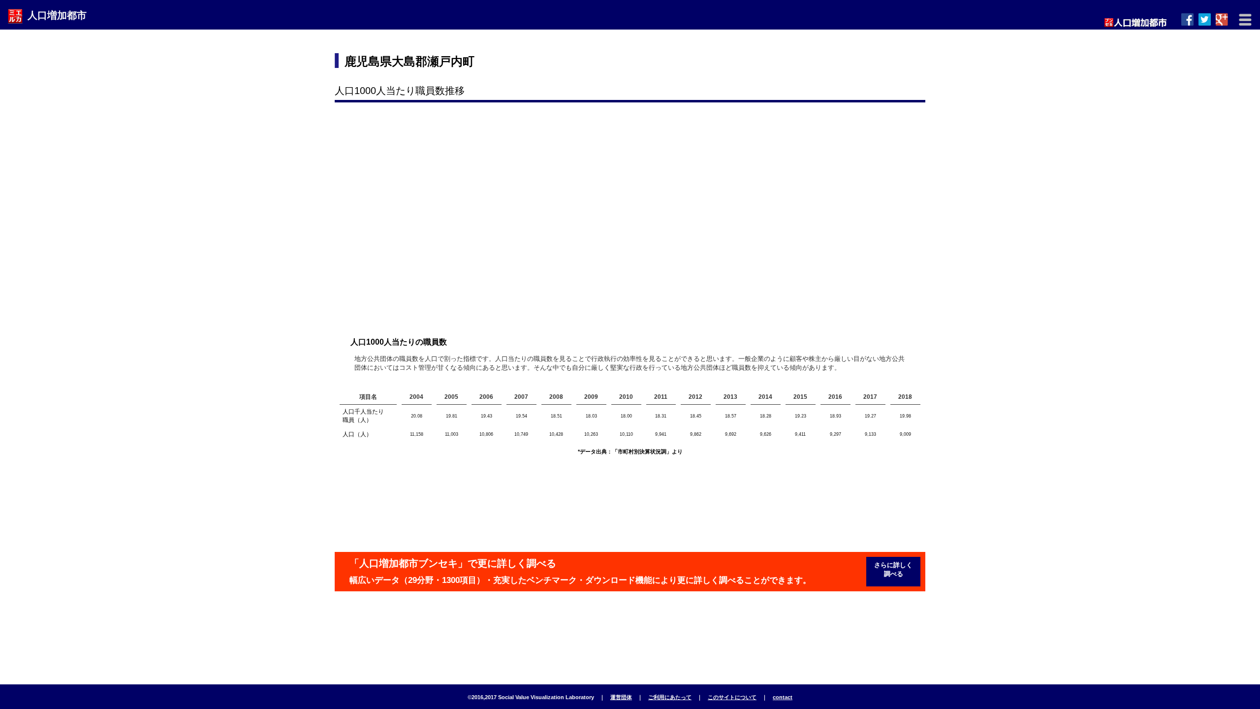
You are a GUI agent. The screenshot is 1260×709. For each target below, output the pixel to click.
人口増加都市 (57, 15)
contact (782, 697)
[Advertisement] (744, 61)
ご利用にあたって (670, 697)
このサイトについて (732, 697)
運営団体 (621, 697)
